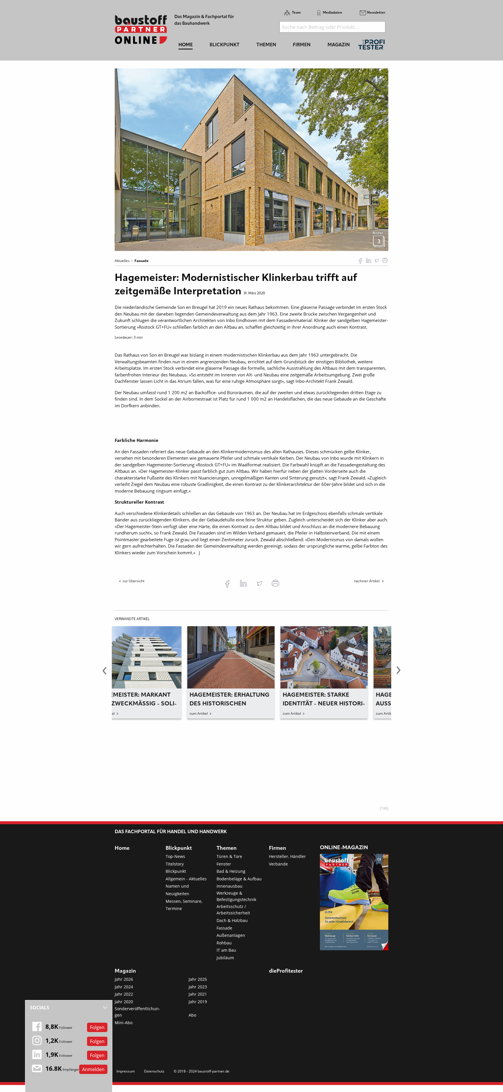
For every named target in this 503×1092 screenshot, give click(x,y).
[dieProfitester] (371, 46)
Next (398, 673)
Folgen (97, 1027)
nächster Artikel (367, 580)
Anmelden (93, 1069)
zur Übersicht (133, 580)
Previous (104, 673)
